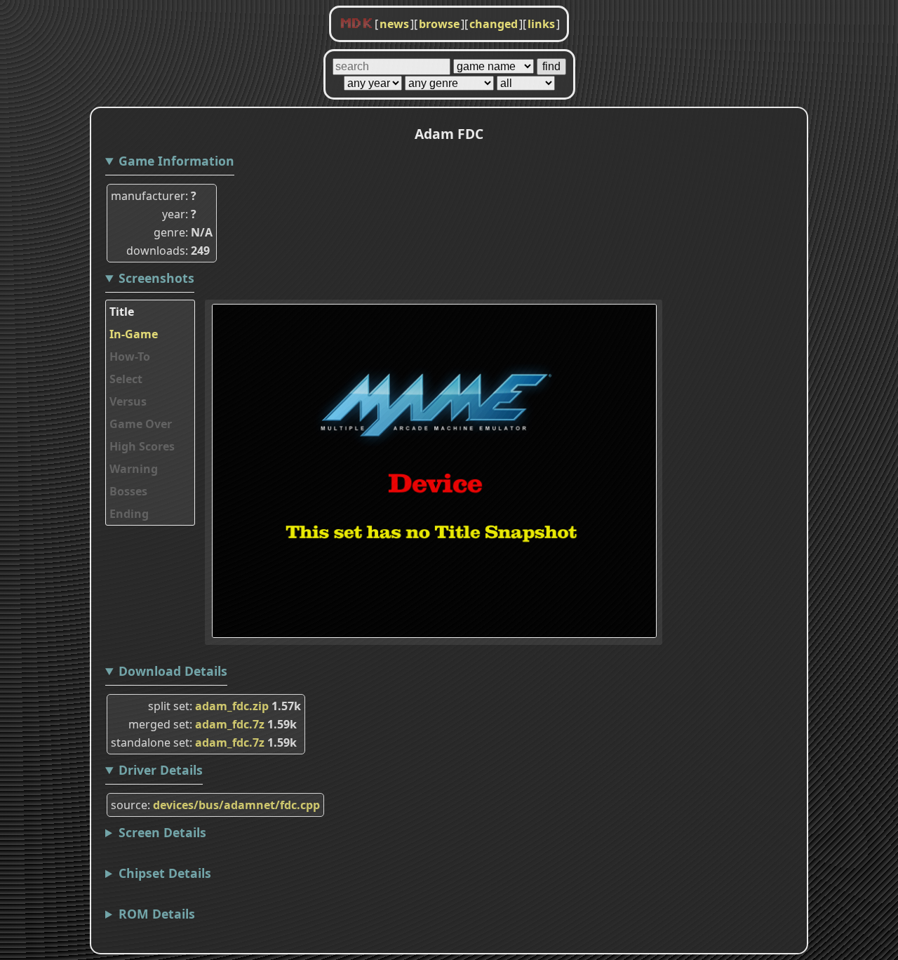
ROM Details (157, 913)
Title (121, 311)
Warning (133, 468)
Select (125, 379)
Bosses (128, 491)
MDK (356, 23)
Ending (129, 513)
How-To (129, 356)
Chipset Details (165, 873)
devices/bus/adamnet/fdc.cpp (236, 805)
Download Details (173, 670)
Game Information (176, 160)
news (394, 24)
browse (439, 24)
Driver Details (161, 769)
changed (493, 24)
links (541, 24)
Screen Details (162, 832)
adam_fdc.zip (232, 706)
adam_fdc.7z (229, 724)
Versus (128, 401)
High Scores (142, 446)
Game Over (140, 424)
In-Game (133, 334)
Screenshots (156, 277)
